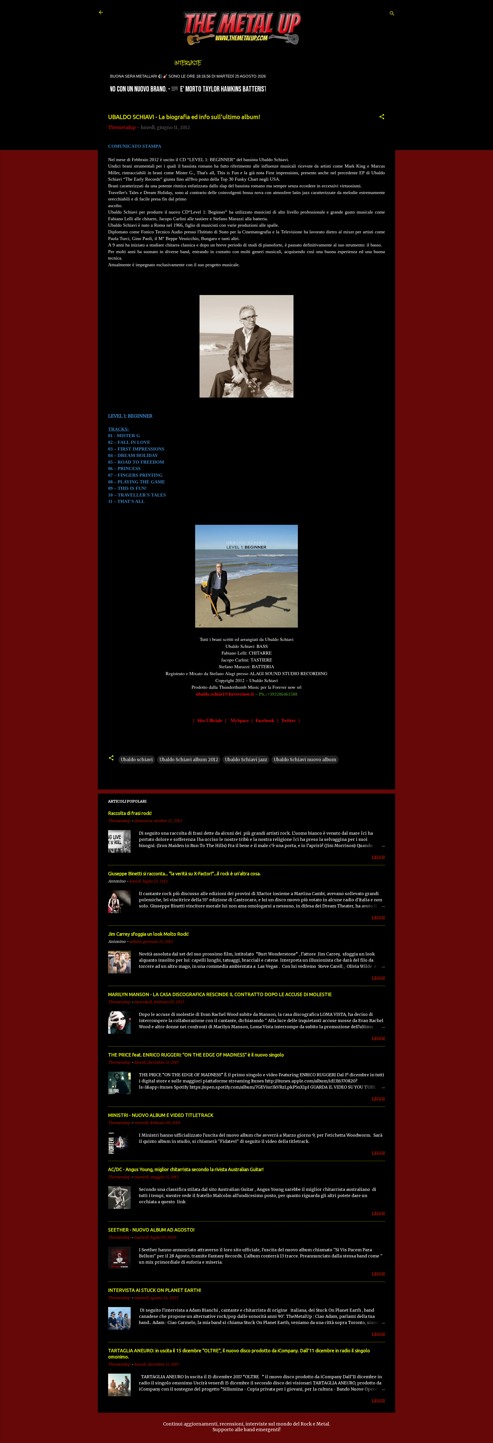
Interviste (188, 63)
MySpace (240, 720)
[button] (382, 117)
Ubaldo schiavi (137, 759)
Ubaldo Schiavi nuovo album (305, 759)
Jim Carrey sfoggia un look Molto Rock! (148, 933)
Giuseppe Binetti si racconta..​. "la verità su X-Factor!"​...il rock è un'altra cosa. (184, 873)
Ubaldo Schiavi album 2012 (188, 759)
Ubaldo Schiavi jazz (246, 759)
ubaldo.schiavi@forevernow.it (225, 694)
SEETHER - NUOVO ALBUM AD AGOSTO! (151, 1229)
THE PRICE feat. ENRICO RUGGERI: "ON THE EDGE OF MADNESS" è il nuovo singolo (196, 1054)
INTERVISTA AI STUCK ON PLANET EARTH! (154, 1290)
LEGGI (378, 857)
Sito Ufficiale (209, 720)
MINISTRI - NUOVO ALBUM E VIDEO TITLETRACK (160, 1115)
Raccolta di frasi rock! (129, 813)
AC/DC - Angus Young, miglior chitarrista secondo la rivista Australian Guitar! (185, 1169)
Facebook (264, 720)
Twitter (288, 720)
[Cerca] (392, 14)
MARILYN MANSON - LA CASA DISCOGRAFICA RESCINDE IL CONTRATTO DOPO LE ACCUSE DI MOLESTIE (220, 994)
